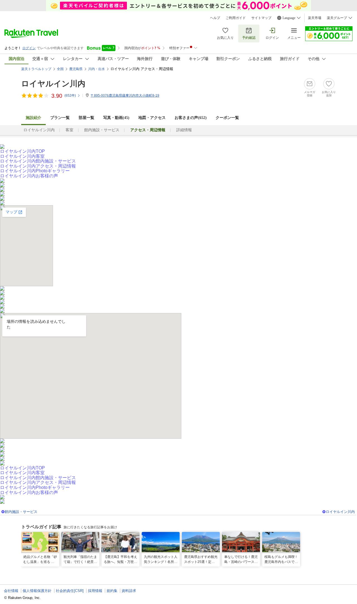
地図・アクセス (152, 118)
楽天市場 (314, 18)
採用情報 (95, 591)
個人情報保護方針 (37, 591)
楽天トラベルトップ (36, 69)
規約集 (112, 591)
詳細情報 (184, 130)
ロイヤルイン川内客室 (22, 156)
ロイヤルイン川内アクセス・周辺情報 (38, 166)
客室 (69, 130)
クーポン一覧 (227, 118)
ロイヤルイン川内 (53, 83)
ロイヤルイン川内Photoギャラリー (35, 170)
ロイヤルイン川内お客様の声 (29, 175)
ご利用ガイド (236, 18)
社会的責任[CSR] (70, 591)
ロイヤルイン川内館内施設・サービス (38, 161)
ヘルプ (215, 18)
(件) (70, 95)
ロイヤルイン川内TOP (22, 151)
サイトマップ (261, 18)
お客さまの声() (191, 118)
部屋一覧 (86, 118)
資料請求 (129, 591)
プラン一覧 (60, 118)
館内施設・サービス (101, 130)
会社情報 (11, 591)
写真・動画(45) (116, 118)
